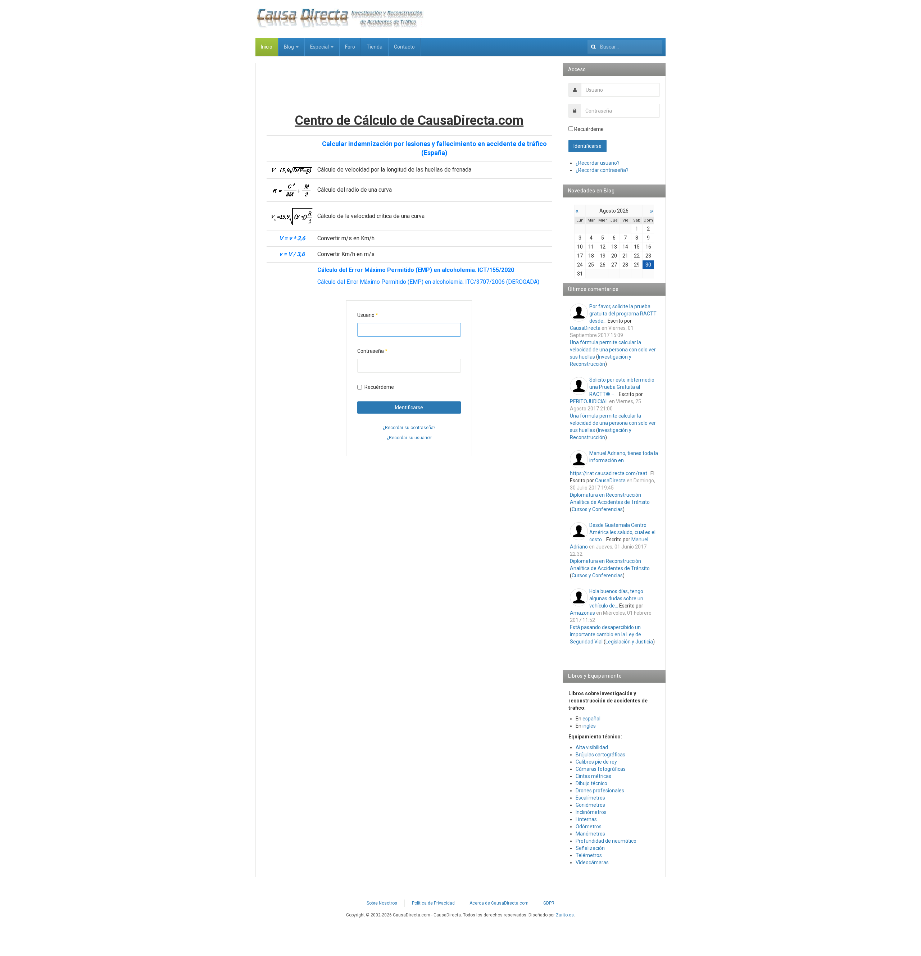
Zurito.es (565, 915)
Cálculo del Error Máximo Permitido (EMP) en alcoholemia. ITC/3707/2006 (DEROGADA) (428, 281)
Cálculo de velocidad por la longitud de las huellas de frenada (394, 169)
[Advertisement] (409, 90)
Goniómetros (590, 805)
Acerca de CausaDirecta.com (498, 903)
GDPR (548, 903)
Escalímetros (590, 798)
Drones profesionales (600, 790)
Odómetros (589, 826)
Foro (350, 47)
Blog (289, 47)
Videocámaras (592, 862)
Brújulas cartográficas (600, 754)
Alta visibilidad (592, 747)
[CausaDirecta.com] (339, 18)
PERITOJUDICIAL (589, 401)
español (591, 718)
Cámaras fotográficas (601, 769)
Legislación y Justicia (629, 642)
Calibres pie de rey (596, 762)
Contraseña (372, 351)
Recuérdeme (379, 387)
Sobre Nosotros (382, 903)
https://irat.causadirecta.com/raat (608, 473)
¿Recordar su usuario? (409, 437)
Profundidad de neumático (606, 841)
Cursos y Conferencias (597, 509)
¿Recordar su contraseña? (409, 427)
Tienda (374, 47)
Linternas (586, 819)
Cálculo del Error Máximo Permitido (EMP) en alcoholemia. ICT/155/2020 (415, 270)
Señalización (590, 848)
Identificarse (409, 407)
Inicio (266, 47)
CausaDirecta (585, 328)
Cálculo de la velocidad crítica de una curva (371, 216)
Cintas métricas (593, 776)
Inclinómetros (591, 812)
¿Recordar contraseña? (602, 170)
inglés (589, 726)
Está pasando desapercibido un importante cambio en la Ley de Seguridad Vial (605, 634)
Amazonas (582, 613)
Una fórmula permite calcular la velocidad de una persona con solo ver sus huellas (613, 350)
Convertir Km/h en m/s (346, 254)
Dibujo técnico (591, 783)
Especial (320, 47)
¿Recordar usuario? (598, 163)
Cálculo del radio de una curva (354, 189)
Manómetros (590, 834)
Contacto (404, 47)
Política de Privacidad (433, 903)
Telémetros (589, 855)
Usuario (367, 315)
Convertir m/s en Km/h (346, 238)
